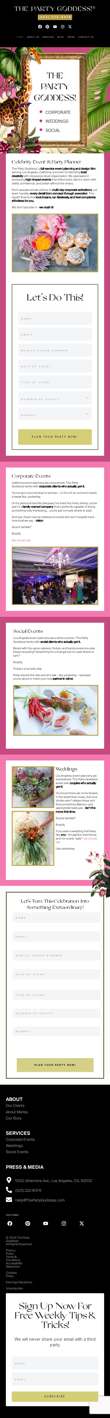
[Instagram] (62, 26)
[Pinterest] (47, 26)
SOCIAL (52, 130)
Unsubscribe (14, 1288)
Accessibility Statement (14, 1265)
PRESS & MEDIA (24, 1167)
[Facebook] (40, 26)
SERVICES (18, 1133)
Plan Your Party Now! (55, 436)
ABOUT (14, 1099)
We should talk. (21, 540)
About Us (33, 37)
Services (48, 37)
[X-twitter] (70, 26)
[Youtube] (55, 26)
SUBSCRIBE (55, 1396)
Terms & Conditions (13, 1258)
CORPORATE (58, 112)
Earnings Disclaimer (19, 1282)
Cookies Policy (11, 1274)
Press (71, 37)
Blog (60, 37)
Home (19, 37)
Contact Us (86, 37)
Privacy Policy (11, 1252)
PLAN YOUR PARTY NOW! (55, 1065)
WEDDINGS (56, 121)
